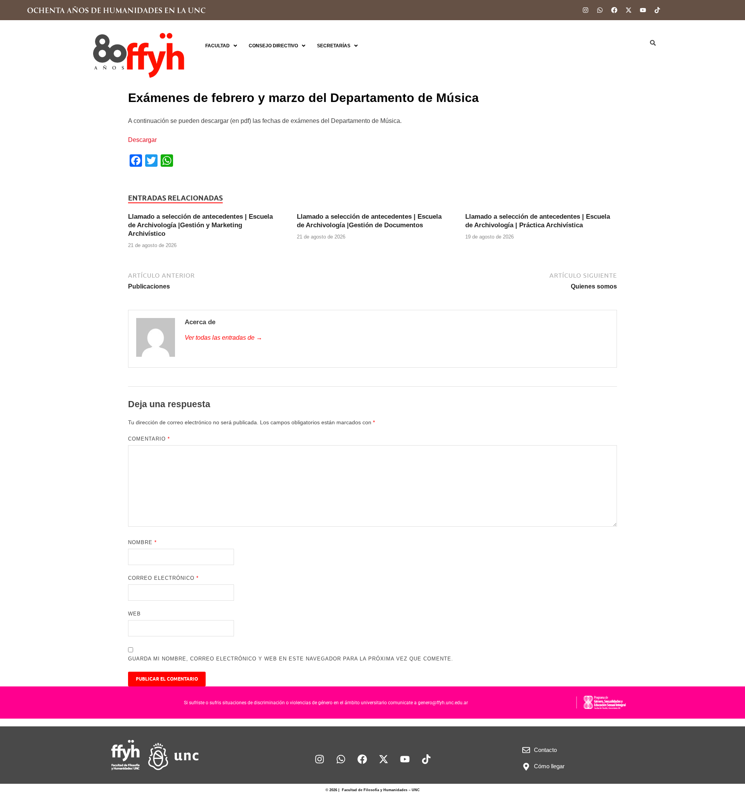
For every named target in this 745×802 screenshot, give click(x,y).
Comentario (149, 439)
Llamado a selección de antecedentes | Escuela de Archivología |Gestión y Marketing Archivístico (200, 225)
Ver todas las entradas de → (223, 337)
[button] (221, 46)
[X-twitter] (628, 10)
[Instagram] (585, 10)
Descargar (142, 140)
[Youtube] (643, 10)
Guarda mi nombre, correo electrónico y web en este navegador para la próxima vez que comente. (290, 659)
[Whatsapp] (600, 10)
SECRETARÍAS (333, 45)
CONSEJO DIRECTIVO (273, 45)
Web (134, 614)
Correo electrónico (163, 578)
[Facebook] (614, 10)
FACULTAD (217, 45)
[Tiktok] (657, 10)
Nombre (142, 542)
